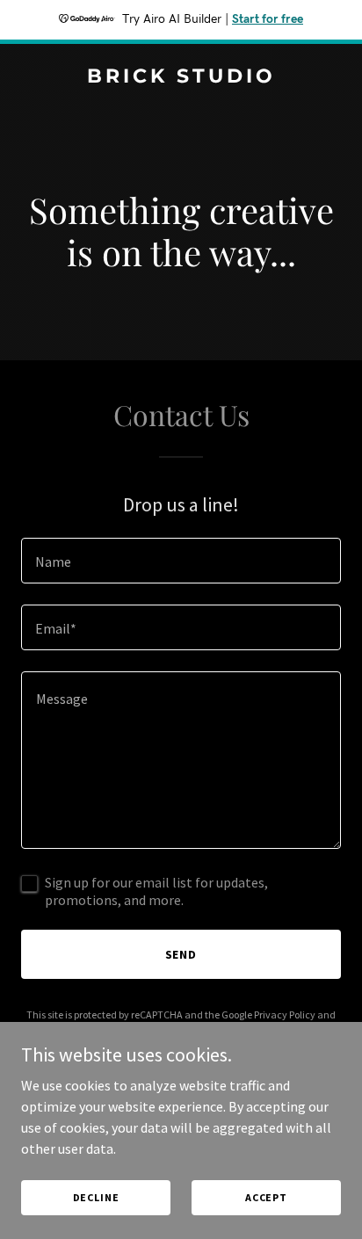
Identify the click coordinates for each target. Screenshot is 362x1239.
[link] (181, 77)
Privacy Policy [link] (284, 1014)
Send (181, 954)
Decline (96, 1197)
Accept (266, 1197)
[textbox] (181, 560)
